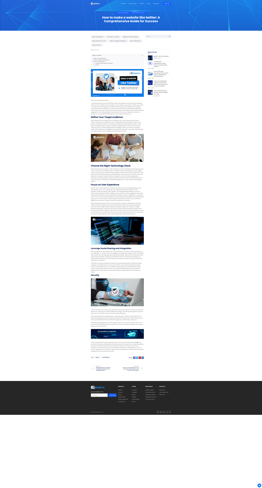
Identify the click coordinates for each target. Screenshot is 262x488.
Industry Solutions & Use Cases (138, 12)
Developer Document (150, 397)
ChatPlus (134, 397)
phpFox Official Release (135, 41)
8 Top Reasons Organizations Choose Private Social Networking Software (160, 64)
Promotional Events (96, 45)
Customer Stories (149, 399)
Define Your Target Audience (99, 58)
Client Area (162, 394)
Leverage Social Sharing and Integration (104, 63)
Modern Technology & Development (118, 41)
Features (123, 3)
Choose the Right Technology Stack (101, 60)
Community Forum (164, 392)
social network (105, 357)
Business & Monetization (97, 36)
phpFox (137, 342)
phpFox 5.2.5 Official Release (161, 56)
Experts (134, 394)
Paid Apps (134, 392)
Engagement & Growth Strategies (130, 36)
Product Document (150, 392)
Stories (133, 401)
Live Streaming (135, 399)
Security (97, 64)
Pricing (148, 3)
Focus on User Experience (99, 61)
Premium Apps (132, 3)
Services (141, 3)
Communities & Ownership (122, 12)
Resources (156, 3)
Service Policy (121, 401)
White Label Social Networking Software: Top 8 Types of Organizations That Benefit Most (161, 74)
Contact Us (162, 390)
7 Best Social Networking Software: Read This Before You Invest (161, 92)
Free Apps (134, 390)
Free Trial (166, 3)
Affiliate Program (149, 390)
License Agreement (123, 399)
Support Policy (121, 397)
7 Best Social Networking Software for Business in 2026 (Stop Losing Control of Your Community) (161, 83)
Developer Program (150, 394)
